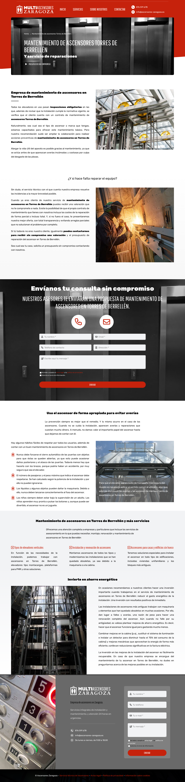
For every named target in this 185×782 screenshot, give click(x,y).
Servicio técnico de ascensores (74, 775)
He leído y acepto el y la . (62, 372)
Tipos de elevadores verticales (28, 547)
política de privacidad (74, 372)
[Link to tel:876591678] (78, 322)
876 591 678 (80, 730)
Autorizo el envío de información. (53, 375)
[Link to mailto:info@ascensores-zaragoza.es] (107, 322)
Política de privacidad (113, 775)
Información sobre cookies (137, 775)
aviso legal (60, 372)
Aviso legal (96, 775)
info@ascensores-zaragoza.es (150, 12)
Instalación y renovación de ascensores (91, 547)
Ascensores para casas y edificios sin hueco (151, 547)
